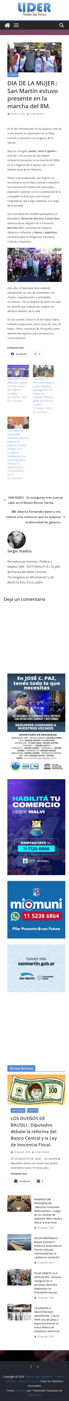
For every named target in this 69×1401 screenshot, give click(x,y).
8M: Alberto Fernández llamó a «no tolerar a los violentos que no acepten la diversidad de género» (33, 517)
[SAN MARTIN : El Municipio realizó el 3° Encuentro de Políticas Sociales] (18, 371)
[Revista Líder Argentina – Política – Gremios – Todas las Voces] (7, 25)
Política (33, 1110)
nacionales (18, 1110)
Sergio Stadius (37, 113)
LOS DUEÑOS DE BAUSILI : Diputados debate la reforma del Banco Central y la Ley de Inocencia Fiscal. (34, 1131)
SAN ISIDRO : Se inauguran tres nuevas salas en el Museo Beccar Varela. (35, 500)
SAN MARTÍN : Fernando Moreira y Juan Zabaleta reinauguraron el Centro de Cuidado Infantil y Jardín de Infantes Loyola (43, 391)
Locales (13, 74)
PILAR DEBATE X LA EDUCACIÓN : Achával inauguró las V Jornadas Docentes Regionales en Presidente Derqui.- (47, 1282)
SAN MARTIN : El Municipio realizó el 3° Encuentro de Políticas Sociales (17, 386)
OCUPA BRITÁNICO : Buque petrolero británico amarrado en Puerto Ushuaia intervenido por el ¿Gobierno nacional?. (48, 1247)
